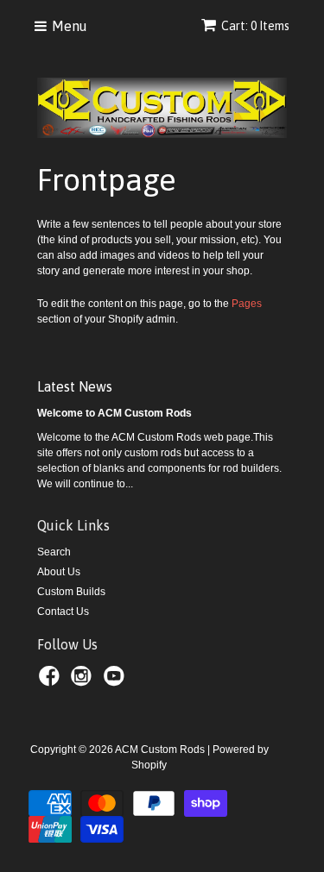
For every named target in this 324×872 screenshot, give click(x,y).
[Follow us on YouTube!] (117, 681)
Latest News (74, 386)
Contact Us (63, 611)
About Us (58, 572)
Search (54, 552)
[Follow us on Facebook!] (52, 681)
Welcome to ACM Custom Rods (114, 413)
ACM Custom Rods (160, 749)
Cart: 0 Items (255, 26)
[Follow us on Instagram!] (84, 681)
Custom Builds (71, 592)
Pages (247, 304)
